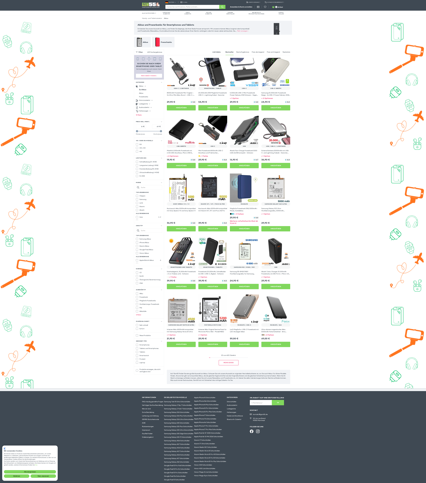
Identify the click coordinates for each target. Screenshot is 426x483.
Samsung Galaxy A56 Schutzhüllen (177, 441)
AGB (143, 423)
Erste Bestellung (148, 412)
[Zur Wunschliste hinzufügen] (192, 61)
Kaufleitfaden (147, 434)
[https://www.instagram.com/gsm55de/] (258, 431)
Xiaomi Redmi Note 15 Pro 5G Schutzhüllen (209, 458)
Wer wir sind (146, 409)
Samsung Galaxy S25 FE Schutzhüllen (177, 437)
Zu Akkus (142, 90)
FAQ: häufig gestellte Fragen (152, 402)
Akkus (166, 18)
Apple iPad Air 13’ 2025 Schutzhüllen (207, 433)
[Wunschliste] (265, 7)
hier (36, 465)
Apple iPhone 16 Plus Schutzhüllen (206, 405)
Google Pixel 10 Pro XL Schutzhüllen (177, 469)
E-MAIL (185, 2)
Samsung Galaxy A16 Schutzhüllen (176, 462)
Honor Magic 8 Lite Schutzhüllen (206, 472)
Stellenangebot (148, 437)
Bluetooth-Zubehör (234, 419)
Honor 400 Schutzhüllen (203, 465)
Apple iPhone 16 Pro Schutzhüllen (206, 408)
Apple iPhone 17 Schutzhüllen (204, 415)
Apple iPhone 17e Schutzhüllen (205, 419)
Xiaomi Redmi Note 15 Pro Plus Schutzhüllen (210, 461)
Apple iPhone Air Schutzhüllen (205, 422)
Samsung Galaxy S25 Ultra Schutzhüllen (178, 430)
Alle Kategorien (148, 13)
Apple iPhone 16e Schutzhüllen (205, 401)
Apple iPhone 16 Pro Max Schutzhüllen (208, 412)
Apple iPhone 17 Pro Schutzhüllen (206, 426)
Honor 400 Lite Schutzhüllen (204, 468)
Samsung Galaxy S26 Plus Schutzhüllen (178, 416)
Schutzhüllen (231, 402)
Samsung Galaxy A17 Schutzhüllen (176, 458)
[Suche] (222, 7)
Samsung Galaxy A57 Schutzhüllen (177, 444)
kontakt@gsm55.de (260, 414)
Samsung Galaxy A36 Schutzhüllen (177, 448)
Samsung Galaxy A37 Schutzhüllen (177, 451)
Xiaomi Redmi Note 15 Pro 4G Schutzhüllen (209, 454)
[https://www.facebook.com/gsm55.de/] (251, 431)
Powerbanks (143, 97)
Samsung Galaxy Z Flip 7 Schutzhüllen (178, 405)
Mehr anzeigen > (242, 31)
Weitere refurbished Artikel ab (244, 222)
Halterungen (231, 412)
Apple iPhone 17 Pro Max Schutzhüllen (208, 429)
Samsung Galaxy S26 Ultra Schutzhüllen (178, 419)
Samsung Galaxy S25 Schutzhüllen (176, 423)
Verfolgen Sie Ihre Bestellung (152, 405)
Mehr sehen (229, 362)
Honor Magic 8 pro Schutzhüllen (206, 476)
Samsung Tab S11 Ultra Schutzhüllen (177, 402)
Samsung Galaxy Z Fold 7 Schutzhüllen (178, 409)
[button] (244, 98)
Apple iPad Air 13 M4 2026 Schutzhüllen (208, 437)
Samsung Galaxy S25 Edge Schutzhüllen (178, 434)
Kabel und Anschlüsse (235, 416)
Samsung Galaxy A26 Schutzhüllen (177, 455)
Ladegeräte (231, 409)
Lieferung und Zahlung (150, 416)
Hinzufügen (181, 108)
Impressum (146, 430)
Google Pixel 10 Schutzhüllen (174, 480)
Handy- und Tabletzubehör (152, 18)
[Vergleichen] (188, 61)
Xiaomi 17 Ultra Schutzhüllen (204, 444)
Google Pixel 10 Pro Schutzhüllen (176, 473)
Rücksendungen (148, 426)
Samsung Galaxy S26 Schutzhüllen (176, 412)
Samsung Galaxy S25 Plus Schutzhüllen (178, 426)
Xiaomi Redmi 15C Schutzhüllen (205, 447)
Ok (278, 402)
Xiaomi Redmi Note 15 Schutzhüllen (207, 451)
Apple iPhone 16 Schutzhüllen (204, 398)
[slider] (137, 131)
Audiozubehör (232, 405)
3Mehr (138, 315)
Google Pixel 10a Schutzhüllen (175, 476)
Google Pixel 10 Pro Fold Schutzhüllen (177, 465)
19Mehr (139, 115)
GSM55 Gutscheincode (150, 419)
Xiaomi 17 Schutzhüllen (202, 440)
